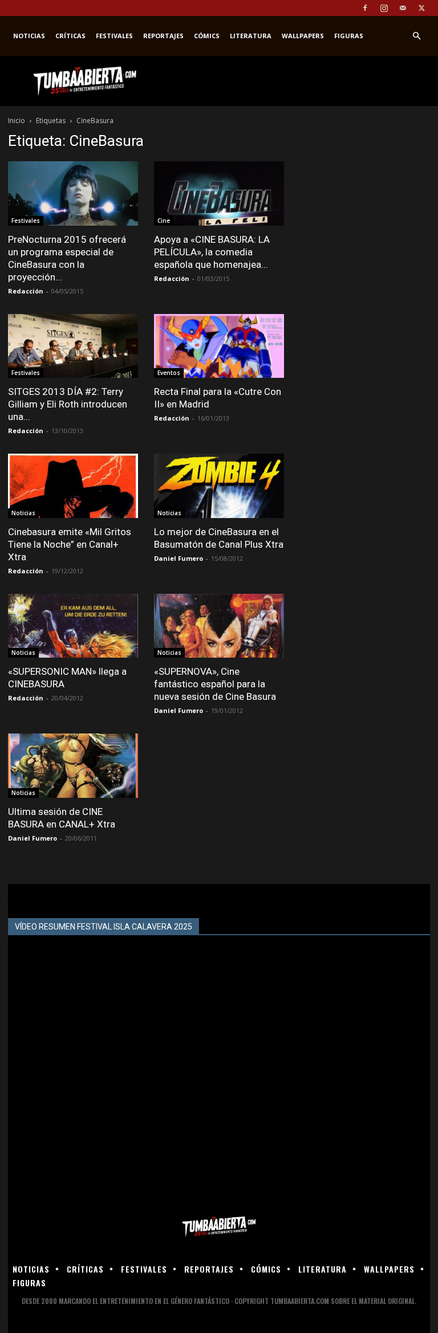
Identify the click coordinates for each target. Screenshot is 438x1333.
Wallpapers (303, 35)
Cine (163, 221)
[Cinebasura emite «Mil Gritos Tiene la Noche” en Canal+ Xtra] (73, 486)
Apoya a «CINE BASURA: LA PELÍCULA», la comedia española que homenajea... (212, 252)
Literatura (250, 35)
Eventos (168, 373)
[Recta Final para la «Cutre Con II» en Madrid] (219, 346)
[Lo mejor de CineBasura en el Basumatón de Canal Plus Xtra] (219, 486)
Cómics (207, 35)
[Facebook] (365, 8)
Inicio (16, 120)
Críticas (70, 35)
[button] (416, 36)
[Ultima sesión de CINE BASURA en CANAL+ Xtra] (73, 765)
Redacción (25, 291)
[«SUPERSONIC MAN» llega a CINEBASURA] (73, 626)
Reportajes (163, 35)
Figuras (348, 35)
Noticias (29, 35)
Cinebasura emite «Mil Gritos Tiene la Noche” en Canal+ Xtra (69, 544)
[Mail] (402, 8)
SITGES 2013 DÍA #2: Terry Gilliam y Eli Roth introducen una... (67, 404)
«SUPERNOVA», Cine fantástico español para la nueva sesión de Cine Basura (215, 684)
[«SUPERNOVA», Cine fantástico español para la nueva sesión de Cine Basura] (219, 626)
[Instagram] (383, 8)
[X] (421, 8)
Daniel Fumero (178, 558)
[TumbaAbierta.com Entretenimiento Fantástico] (219, 1226)
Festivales (114, 35)
